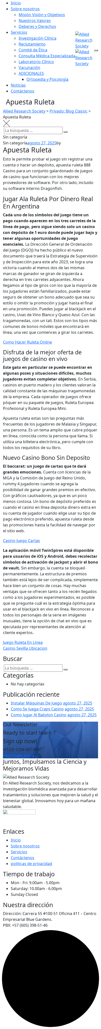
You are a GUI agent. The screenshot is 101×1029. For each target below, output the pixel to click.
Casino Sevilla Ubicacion (25, 648)
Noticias (18, 85)
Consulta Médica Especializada (47, 55)
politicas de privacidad (31, 863)
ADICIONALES (31, 73)
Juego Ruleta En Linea (23, 642)
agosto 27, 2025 (77, 703)
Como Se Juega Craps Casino (37, 709)
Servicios (19, 32)
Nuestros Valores (35, 20)
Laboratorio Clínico (36, 61)
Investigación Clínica (37, 38)
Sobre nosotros (25, 9)
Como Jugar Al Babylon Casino (38, 714)
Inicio (16, 3)
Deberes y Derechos (37, 26)
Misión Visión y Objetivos (42, 14)
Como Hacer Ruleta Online (27, 342)
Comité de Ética (33, 50)
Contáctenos (22, 91)
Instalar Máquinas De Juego (36, 703)
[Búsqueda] (65, 132)
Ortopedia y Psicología (47, 79)
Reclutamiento (32, 44)
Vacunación (29, 67)
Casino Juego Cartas (21, 540)
